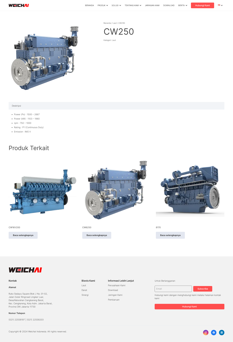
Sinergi (85, 295)
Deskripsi (16, 105)
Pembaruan (113, 299)
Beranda (107, 23)
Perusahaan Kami (116, 285)
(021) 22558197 (17, 319)
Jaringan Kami (115, 295)
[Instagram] (205, 332)
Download (113, 290)
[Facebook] (213, 332)
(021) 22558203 (35, 319)
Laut (115, 23)
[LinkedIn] (221, 332)
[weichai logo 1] (19, 5)
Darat (84, 290)
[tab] (16, 106)
